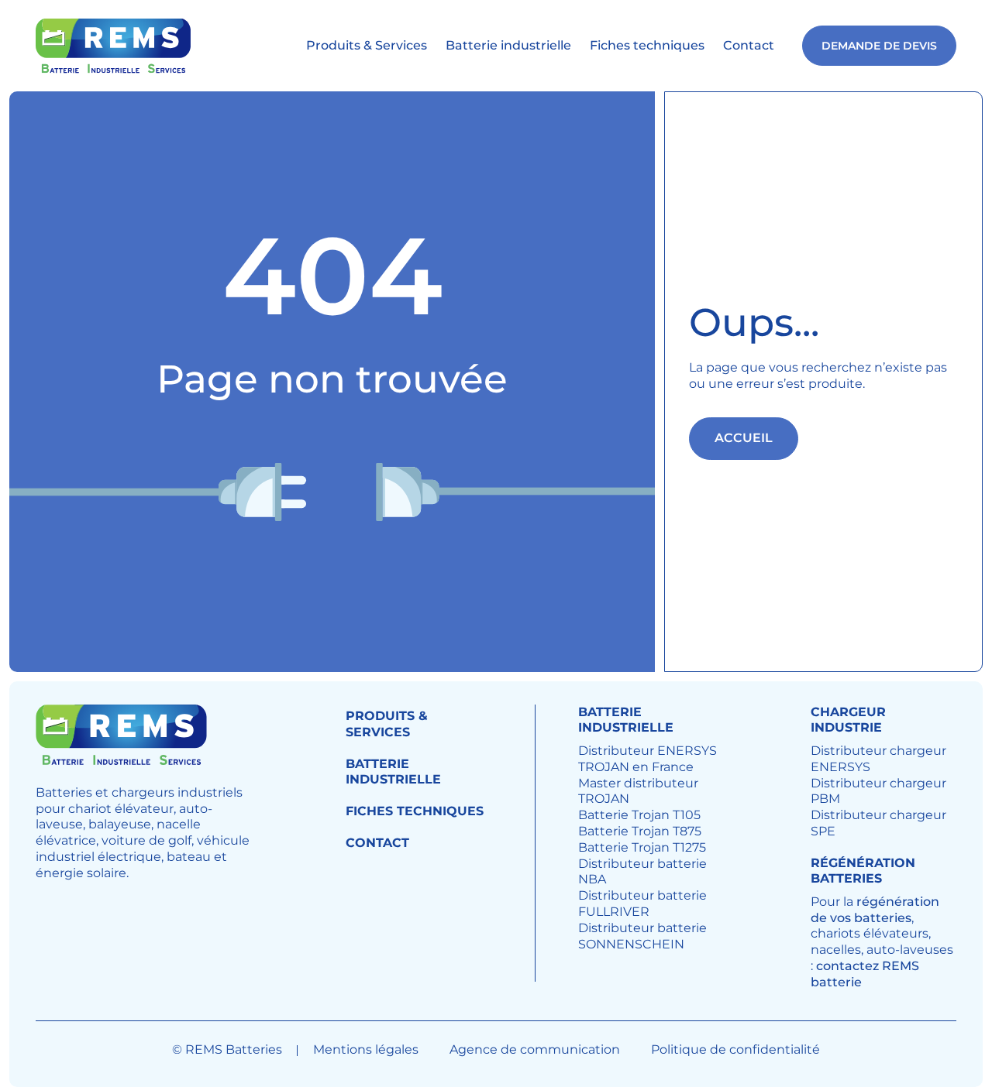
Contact (748, 45)
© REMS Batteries (227, 1049)
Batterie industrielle (508, 45)
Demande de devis (879, 46)
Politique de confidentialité (735, 1049)
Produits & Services (366, 45)
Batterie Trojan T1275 (642, 847)
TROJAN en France (636, 767)
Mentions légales (365, 1049)
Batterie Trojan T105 (639, 815)
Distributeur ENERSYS (647, 750)
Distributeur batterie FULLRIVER (642, 903)
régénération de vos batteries (875, 909)
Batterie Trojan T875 (639, 831)
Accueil (744, 437)
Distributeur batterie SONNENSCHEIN (642, 936)
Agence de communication (535, 1049)
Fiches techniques (647, 45)
